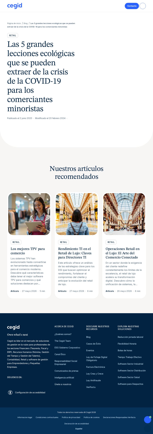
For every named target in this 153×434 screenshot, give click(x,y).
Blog (88, 337)
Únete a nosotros (63, 384)
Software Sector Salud (129, 377)
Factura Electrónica (95, 367)
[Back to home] (14, 6)
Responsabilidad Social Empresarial (66, 362)
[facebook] (37, 382)
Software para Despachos (130, 384)
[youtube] (15, 382)
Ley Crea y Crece (94, 373)
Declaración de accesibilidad (76, 424)
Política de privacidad (71, 417)
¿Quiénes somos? (63, 334)
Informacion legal (24, 417)
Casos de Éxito (93, 343)
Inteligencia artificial (64, 377)
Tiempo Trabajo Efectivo (129, 357)
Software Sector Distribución (132, 370)
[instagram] (23, 382)
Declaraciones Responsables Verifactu (119, 417)
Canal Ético (60, 354)
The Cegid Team (63, 341)
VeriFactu (90, 387)
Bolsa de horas (125, 350)
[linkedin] (8, 382)
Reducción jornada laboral (130, 337)
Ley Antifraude (93, 380)
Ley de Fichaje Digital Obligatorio (96, 359)
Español (78, 429)
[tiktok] (30, 382)
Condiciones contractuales (47, 417)
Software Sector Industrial (130, 364)
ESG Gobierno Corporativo (67, 347)
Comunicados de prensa (66, 371)
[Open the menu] (143, 6)
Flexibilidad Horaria (127, 343)
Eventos (90, 350)
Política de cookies (92, 417)
